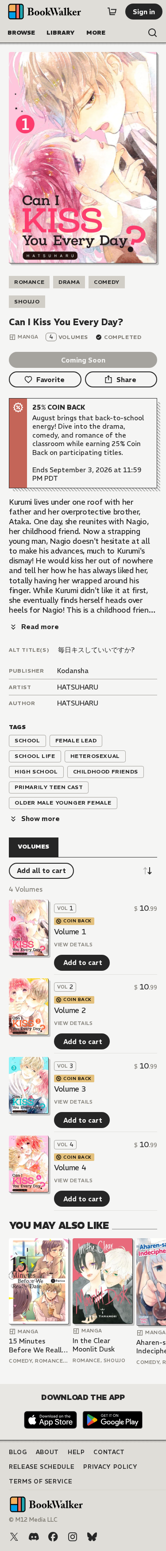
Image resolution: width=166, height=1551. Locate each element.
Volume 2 (70, 1010)
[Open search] (152, 33)
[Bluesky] (92, 1536)
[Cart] (112, 11)
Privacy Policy (110, 1467)
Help (76, 1452)
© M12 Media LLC (33, 1520)
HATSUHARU (77, 687)
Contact (109, 1452)
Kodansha (73, 670)
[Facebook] (53, 1536)
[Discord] (33, 1536)
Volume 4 (70, 1167)
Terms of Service (40, 1481)
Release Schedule (41, 1467)
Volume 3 (70, 1089)
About (47, 1452)
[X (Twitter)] (14, 1536)
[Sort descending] (147, 871)
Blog (18, 1452)
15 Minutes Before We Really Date (37, 1345)
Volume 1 (70, 932)
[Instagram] (72, 1536)
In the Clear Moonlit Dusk (94, 1345)
